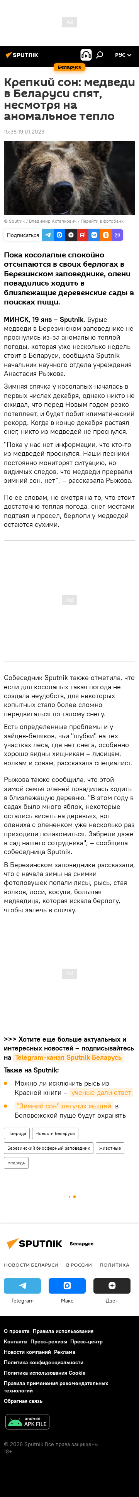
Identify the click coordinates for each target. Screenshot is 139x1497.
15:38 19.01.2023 (24, 131)
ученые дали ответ (101, 1092)
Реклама (64, 1351)
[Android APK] (27, 1422)
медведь (16, 1162)
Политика (114, 1264)
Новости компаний (27, 1351)
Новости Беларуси (55, 1133)
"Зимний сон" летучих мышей (64, 1105)
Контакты (15, 1341)
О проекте (17, 1331)
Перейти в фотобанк (102, 221)
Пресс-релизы (49, 1341)
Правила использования (63, 1331)
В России (79, 1264)
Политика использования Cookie (45, 1372)
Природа (16, 1133)
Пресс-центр (86, 1341)
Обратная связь (23, 1400)
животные (110, 1148)
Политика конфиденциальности (43, 1362)
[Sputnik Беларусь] (23, 57)
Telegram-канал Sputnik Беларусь (68, 1057)
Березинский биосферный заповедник (48, 1148)
